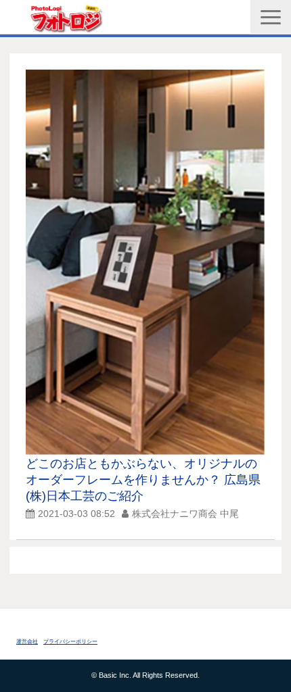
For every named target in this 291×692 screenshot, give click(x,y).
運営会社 (27, 642)
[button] (270, 17)
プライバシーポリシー (70, 642)
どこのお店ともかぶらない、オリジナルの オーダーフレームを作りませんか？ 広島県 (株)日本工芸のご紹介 (149, 480)
